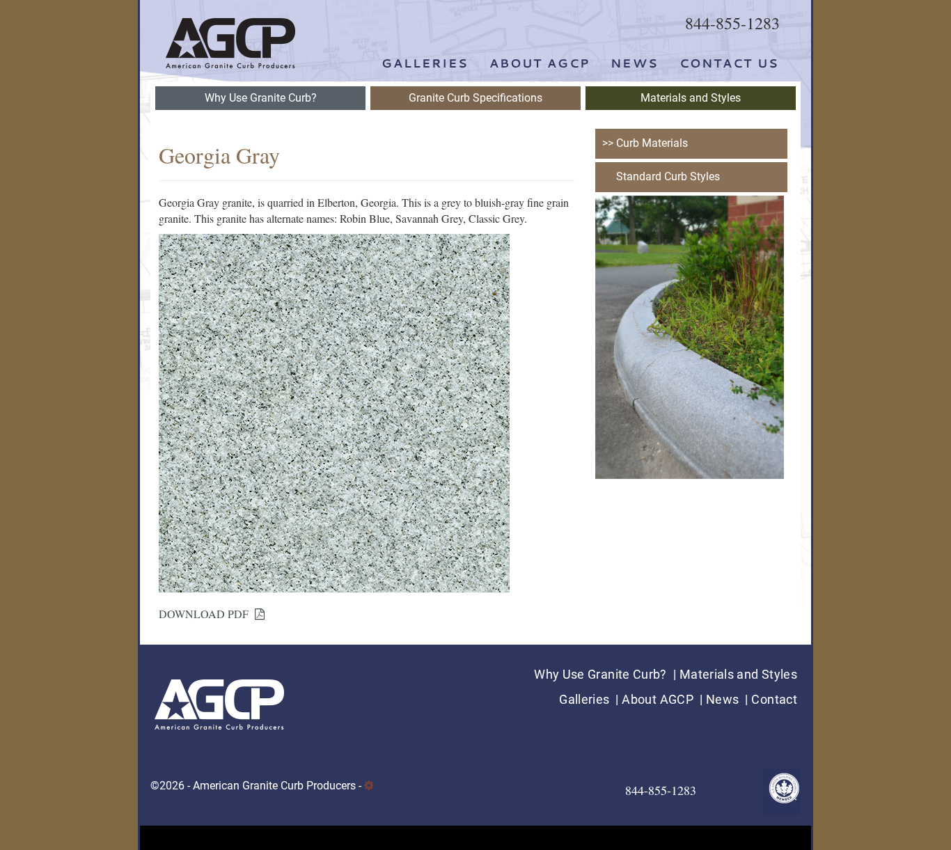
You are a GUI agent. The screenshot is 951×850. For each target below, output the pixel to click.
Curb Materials (652, 143)
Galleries (425, 63)
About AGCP (539, 63)
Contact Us (729, 63)
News (634, 63)
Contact (774, 699)
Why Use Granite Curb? (261, 97)
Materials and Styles (690, 97)
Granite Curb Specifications (475, 97)
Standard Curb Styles (668, 176)
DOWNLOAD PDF (207, 613)
